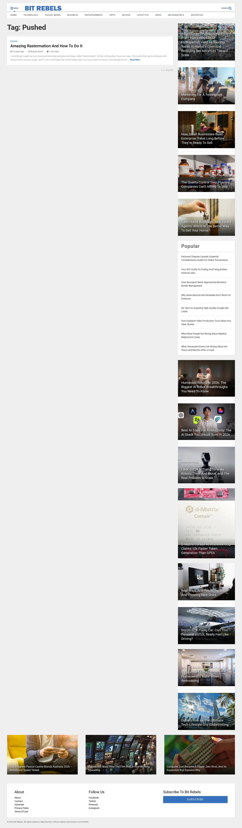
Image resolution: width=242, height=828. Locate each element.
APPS (112, 15)
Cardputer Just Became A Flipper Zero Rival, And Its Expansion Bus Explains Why (196, 768)
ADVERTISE (197, 15)
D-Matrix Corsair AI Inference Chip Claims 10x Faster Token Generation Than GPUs (206, 548)
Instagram (94, 808)
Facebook (94, 797)
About (17, 797)
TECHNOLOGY (30, 15)
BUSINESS (72, 15)
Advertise (19, 804)
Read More (135, 59)
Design (13, 41)
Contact (18, 801)
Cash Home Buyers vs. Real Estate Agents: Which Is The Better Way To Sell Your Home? (206, 226)
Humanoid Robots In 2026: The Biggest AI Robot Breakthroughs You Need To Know (204, 387)
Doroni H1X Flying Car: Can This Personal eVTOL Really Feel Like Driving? (205, 634)
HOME (13, 15)
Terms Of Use (21, 811)
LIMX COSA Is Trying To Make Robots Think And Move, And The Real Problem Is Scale (205, 473)
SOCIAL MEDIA (53, 15)
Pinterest (93, 804)
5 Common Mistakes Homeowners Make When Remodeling (200, 676)
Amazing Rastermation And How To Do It (46, 46)
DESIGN (126, 15)
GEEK (158, 15)
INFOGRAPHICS (176, 15)
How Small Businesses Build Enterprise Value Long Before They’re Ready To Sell (202, 138)
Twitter (92, 801)
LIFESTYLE (143, 15)
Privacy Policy (21, 808)
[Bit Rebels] (42, 9)
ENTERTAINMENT (94, 15)
